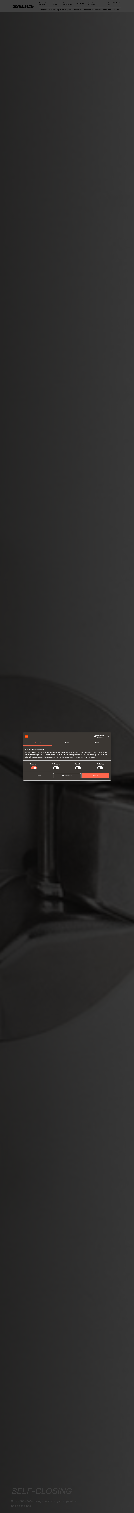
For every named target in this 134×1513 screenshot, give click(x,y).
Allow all (95, 776)
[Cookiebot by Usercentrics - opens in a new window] (95, 736)
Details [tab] (67, 743)
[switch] (56, 767)
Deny (39, 776)
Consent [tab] (38, 743)
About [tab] (96, 743)
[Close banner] (108, 736)
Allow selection (67, 776)
